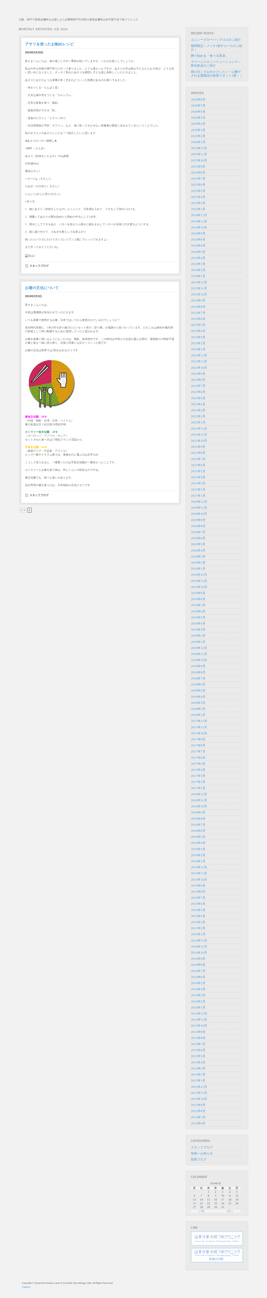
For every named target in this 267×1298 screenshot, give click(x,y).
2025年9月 (198, 166)
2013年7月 (198, 1044)
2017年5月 (198, 763)
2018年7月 (198, 678)
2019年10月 (199, 587)
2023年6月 (198, 319)
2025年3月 (198, 203)
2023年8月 (198, 306)
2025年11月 (199, 154)
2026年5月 (198, 117)
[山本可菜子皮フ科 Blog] (78, 10)
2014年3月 (198, 995)
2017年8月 (198, 745)
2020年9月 (198, 520)
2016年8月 (198, 818)
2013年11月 (199, 1019)
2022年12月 (199, 355)
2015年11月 (199, 873)
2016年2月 (198, 855)
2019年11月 (199, 581)
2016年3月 (198, 849)
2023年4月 (198, 331)
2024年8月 (198, 239)
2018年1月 (198, 715)
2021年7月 (198, 459)
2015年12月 (199, 867)
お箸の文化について (42, 287)
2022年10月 (199, 367)
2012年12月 (199, 1086)
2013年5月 (198, 1056)
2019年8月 (198, 599)
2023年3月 (198, 337)
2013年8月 (198, 1038)
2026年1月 (198, 142)
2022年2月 (198, 416)
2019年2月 (198, 635)
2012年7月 (198, 1117)
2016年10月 (199, 806)
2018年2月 (198, 709)
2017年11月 (199, 727)
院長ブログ (199, 1159)
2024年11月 (199, 221)
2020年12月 (199, 501)
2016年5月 (198, 836)
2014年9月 (198, 958)
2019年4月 (198, 623)
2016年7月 (198, 824)
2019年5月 (198, 617)
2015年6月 (198, 903)
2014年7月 (198, 971)
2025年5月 (198, 191)
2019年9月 (198, 593)
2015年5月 (198, 910)
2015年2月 (198, 928)
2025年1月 (198, 209)
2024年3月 (198, 264)
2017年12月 (199, 721)
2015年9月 (198, 885)
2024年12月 (199, 215)
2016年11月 (199, 800)
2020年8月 (198, 526)
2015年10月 (199, 879)
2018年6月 (198, 684)
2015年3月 (198, 922)
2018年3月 (198, 703)
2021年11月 (199, 434)
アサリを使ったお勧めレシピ (49, 44)
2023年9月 (198, 300)
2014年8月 (198, 964)
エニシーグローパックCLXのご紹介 (216, 39)
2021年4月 (198, 477)
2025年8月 (198, 172)
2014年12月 (199, 940)
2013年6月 (198, 1050)
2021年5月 (198, 471)
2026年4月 (198, 123)
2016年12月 (199, 794)
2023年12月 (199, 282)
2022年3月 (198, 410)
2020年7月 (198, 532)
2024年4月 (198, 258)
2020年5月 (198, 544)
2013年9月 (198, 1032)
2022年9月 (198, 373)
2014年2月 (198, 1001)
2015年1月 (198, 934)
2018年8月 (198, 672)
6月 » (230, 1211)
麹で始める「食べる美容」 (209, 55)
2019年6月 (198, 611)
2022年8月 (198, 379)
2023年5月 (198, 325)
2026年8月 (198, 99)
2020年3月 (198, 556)
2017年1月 (198, 788)
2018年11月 (199, 654)
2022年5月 (198, 398)
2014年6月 (198, 977)
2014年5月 (198, 983)
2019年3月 (198, 629)
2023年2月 (198, 343)
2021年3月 (198, 483)
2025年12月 (199, 148)
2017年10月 (199, 733)
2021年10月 (199, 440)
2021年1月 (198, 495)
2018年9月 (198, 666)
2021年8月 (198, 453)
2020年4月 (198, 550)
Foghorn (26, 1286)
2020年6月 (198, 538)
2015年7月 (198, 897)
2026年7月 (198, 105)
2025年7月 (198, 178)
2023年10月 (199, 294)
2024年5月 (198, 252)
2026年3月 (198, 130)
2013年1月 (198, 1080)
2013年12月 (199, 1013)
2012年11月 (199, 1093)
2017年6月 (198, 757)
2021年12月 (199, 428)
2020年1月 (198, 568)
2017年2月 (198, 782)
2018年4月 (198, 696)
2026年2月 (198, 136)
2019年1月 (198, 642)
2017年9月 (198, 739)
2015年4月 (198, 916)
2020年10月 (199, 513)
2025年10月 (199, 160)
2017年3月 (198, 776)
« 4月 (201, 1211)
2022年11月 (199, 361)
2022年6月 (198, 392)
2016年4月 (198, 843)
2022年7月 (198, 386)
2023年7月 (198, 312)
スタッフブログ (39, 266)
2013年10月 (199, 1025)
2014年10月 (199, 952)
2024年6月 (198, 245)
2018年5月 (198, 690)
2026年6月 (198, 111)
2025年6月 (198, 184)
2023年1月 (198, 349)
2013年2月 (198, 1074)
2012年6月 (198, 1123)
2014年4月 (198, 989)
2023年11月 (199, 288)
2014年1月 (198, 1007)
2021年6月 (198, 465)
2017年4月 (198, 769)
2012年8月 (198, 1111)
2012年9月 (198, 1105)
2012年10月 (199, 1099)
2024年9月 (198, 233)
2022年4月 (198, 404)
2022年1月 (198, 422)
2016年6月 (198, 830)
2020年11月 (199, 507)
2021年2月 (198, 489)
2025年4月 (198, 197)
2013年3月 (198, 1068)
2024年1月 (198, 276)
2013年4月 (198, 1062)
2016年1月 (198, 861)
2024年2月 (198, 270)
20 (194, 1203)
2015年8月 (198, 891)
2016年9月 (198, 812)
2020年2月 (198, 562)
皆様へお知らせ (202, 1153)
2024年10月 (199, 227)
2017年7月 (198, 751)
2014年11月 (199, 946)
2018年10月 (199, 660)
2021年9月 (198, 446)
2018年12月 (199, 648)
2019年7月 (198, 605)
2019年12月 (199, 574)
